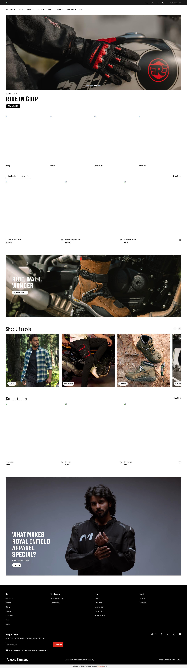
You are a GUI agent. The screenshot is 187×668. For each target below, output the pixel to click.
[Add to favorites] (62, 462)
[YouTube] (180, 634)
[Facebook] (161, 634)
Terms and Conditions (23, 650)
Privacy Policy (42, 650)
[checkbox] (7, 650)
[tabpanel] (93, 213)
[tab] (12, 176)
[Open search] (146, 3)
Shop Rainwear (13, 106)
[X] (167, 634)
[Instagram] (174, 634)
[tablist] (93, 176)
